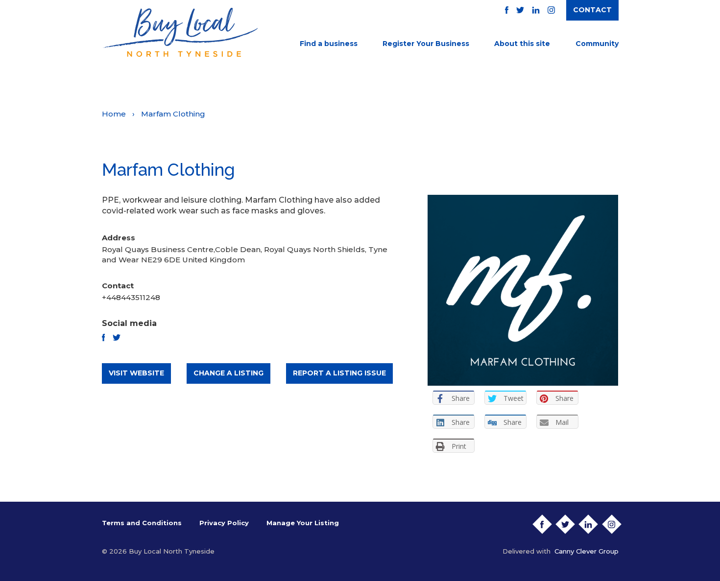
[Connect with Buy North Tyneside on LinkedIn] (536, 10)
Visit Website (136, 373)
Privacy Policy (224, 523)
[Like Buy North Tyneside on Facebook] (506, 10)
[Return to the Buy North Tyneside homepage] (180, 32)
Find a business (329, 43)
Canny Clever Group (586, 551)
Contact (592, 9)
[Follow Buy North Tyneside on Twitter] (520, 10)
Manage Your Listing (302, 523)
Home (114, 113)
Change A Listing (228, 373)
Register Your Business (426, 43)
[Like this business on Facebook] (103, 337)
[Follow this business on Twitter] (116, 337)
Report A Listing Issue (339, 373)
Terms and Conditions (142, 523)
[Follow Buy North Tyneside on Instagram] (551, 10)
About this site (522, 43)
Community (597, 43)
